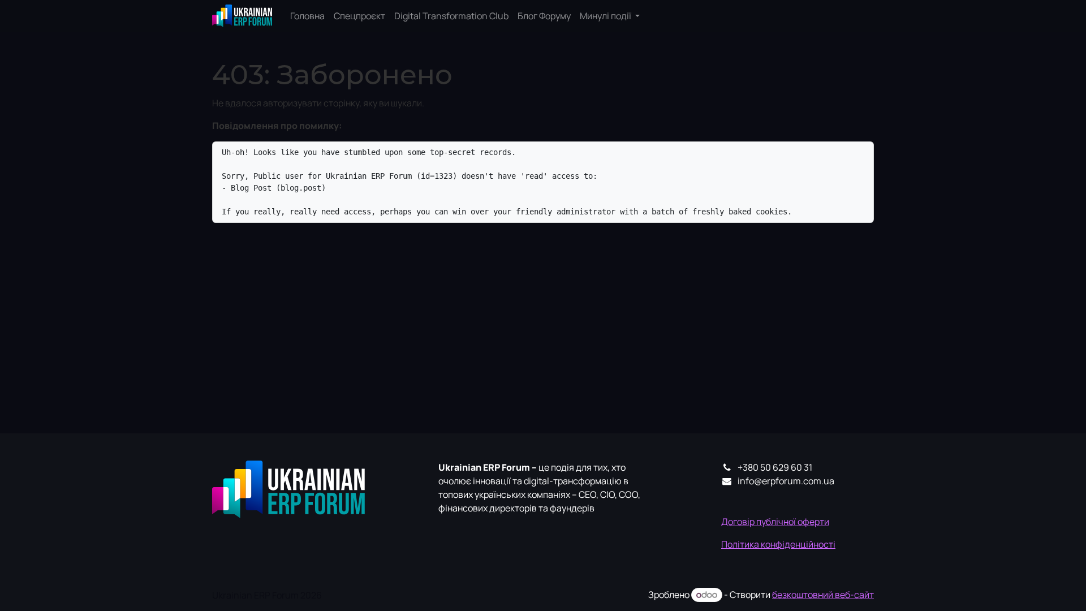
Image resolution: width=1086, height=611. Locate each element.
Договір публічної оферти (775, 521)
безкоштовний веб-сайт (823, 594)
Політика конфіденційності (778, 544)
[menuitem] (307, 16)
